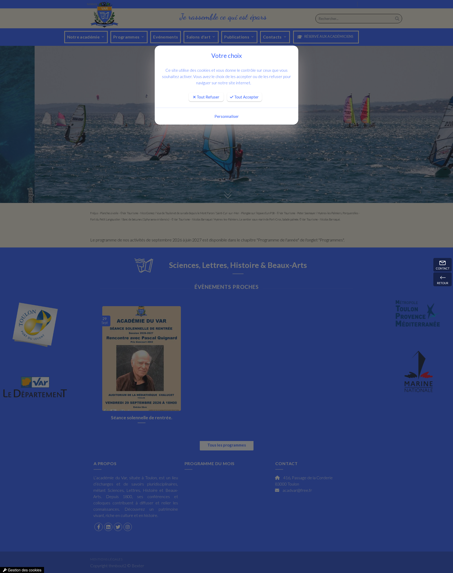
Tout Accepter (246, 97)
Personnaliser (226, 116)
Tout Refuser (207, 97)
